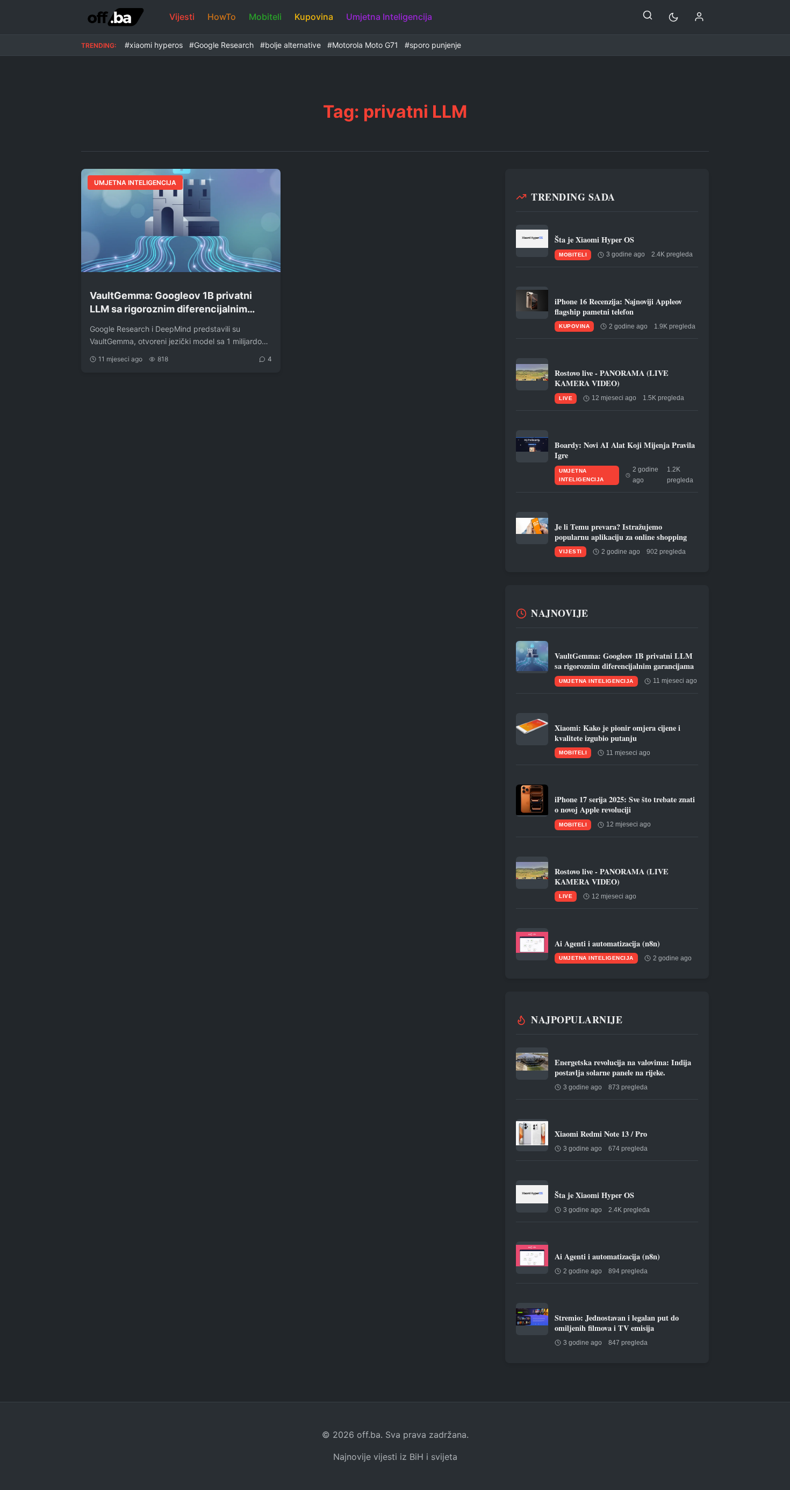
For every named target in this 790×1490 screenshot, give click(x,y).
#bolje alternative (290, 44)
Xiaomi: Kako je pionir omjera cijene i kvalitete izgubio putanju (617, 733)
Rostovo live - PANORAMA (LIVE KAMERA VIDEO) (612, 378)
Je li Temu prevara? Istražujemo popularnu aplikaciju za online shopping (621, 532)
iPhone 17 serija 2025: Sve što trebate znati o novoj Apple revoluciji (625, 804)
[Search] (647, 17)
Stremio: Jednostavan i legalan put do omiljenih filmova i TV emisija (617, 1323)
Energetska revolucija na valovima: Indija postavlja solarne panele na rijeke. (623, 1067)
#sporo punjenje (433, 44)
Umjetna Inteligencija (389, 16)
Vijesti (182, 16)
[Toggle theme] (673, 17)
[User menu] (699, 17)
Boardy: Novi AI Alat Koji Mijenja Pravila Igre (625, 450)
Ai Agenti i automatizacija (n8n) (607, 943)
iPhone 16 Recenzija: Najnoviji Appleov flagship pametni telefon (618, 306)
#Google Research (221, 44)
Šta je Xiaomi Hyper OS (594, 239)
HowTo (221, 16)
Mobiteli (265, 16)
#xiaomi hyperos (154, 44)
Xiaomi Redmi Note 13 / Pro (601, 1133)
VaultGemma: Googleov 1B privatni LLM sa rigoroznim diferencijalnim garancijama (171, 303)
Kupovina (314, 16)
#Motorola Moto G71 (362, 44)
